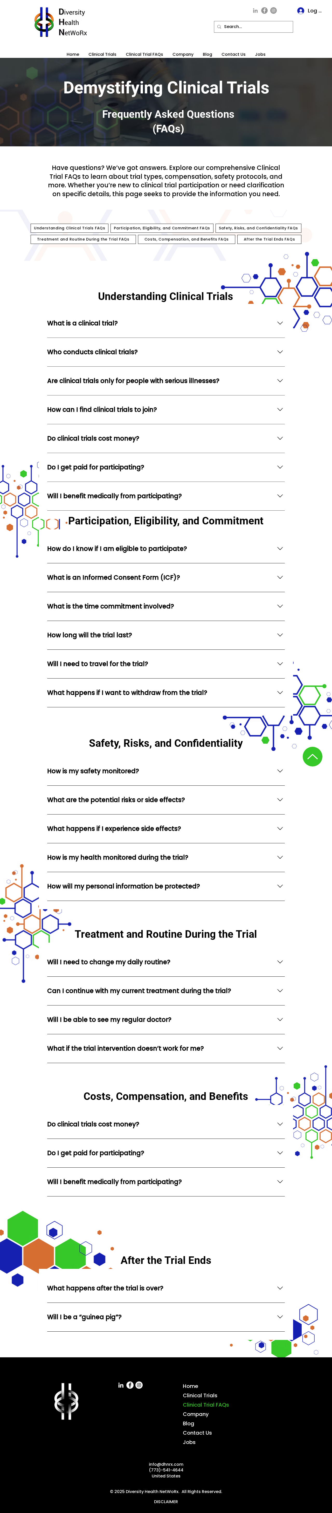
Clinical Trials (200, 1395)
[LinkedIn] (255, 10)
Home (190, 1386)
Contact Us (197, 1432)
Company (196, 1414)
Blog (188, 1423)
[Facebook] (264, 10)
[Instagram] (273, 10)
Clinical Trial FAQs (206, 1404)
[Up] (312, 756)
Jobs (189, 1442)
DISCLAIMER (166, 1502)
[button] (144, 52)
